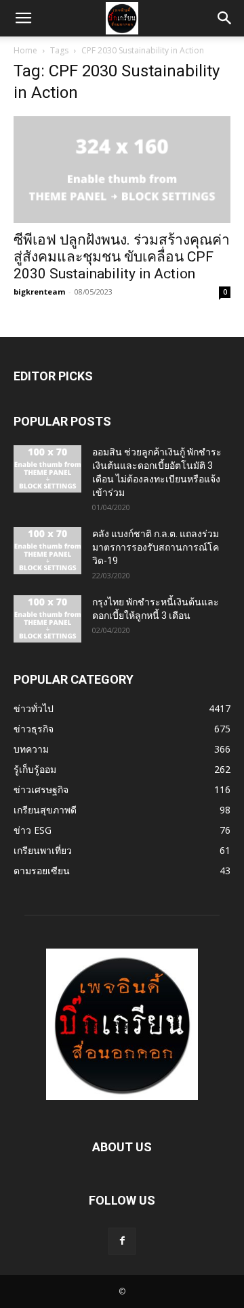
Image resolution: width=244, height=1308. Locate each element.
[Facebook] (122, 1241)
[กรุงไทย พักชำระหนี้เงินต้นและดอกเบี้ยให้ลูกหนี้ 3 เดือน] (47, 619)
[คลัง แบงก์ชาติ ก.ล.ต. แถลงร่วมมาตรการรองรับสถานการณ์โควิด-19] (47, 550)
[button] (23, 18)
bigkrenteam (39, 291)
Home (25, 50)
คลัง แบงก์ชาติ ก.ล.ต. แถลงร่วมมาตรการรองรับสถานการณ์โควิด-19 (155, 547)
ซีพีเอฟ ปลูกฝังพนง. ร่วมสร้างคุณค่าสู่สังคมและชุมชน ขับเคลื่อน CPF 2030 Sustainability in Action (122, 257)
